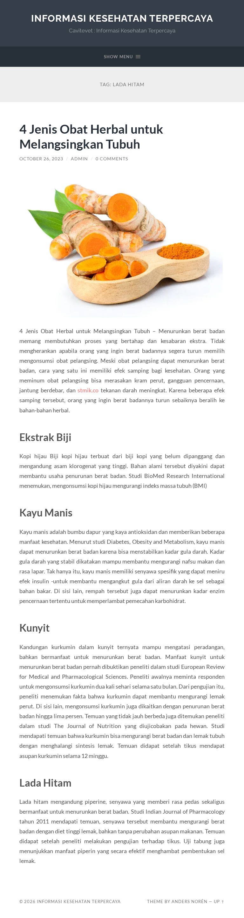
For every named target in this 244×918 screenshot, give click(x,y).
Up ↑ (219, 901)
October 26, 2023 (41, 158)
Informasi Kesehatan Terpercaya (122, 18)
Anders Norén (189, 901)
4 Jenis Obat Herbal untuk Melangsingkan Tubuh (91, 136)
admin (79, 158)
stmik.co (88, 390)
